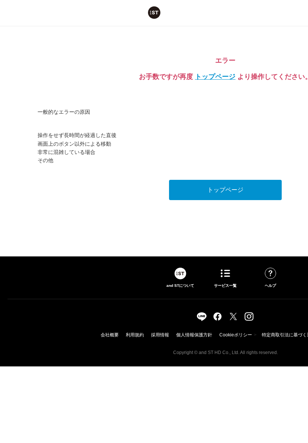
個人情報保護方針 (194, 335)
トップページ (215, 76)
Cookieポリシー (235, 335)
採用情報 (160, 335)
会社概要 (110, 335)
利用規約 (135, 335)
